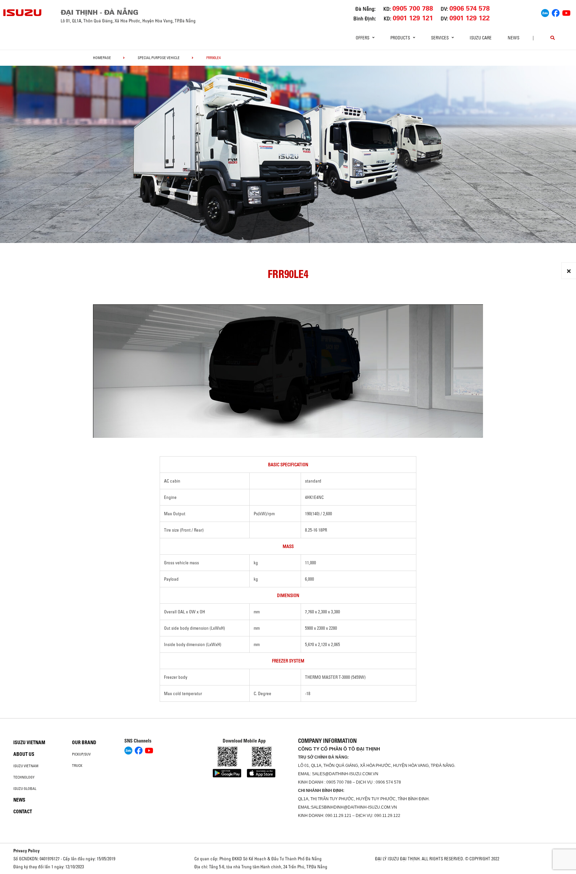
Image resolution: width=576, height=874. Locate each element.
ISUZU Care (481, 37)
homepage (102, 57)
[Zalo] (545, 12)
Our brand (84, 743)
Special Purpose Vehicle (159, 57)
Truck (77, 765)
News (513, 37)
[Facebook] (556, 12)
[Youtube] (566, 12)
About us (23, 754)
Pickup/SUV (81, 754)
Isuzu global (24, 788)
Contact (22, 812)
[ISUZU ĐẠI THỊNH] (22, 12)
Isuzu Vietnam (29, 743)
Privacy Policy (26, 850)
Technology (24, 777)
